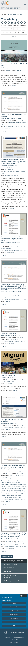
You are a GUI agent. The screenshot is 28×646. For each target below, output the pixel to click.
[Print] (24, 22)
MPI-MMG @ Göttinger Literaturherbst (10, 576)
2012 (13, 36)
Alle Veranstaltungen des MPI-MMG (14, 561)
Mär (11, 29)
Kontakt (14, 603)
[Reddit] (9, 22)
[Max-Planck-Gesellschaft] (7, 633)
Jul (3, 32)
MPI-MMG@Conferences (11, 568)
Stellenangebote (14, 614)
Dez (23, 32)
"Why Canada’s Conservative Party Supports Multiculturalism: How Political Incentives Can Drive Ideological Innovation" (13, 287)
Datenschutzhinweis (18, 637)
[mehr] (14, 85)
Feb (7, 29)
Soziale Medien (7, 600)
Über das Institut (14, 606)
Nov (19, 32)
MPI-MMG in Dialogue (10, 564)
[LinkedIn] (5, 22)
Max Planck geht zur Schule (11, 581)
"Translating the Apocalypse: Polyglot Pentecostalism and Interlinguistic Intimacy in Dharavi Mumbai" (14, 535)
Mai (19, 29)
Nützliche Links (7, 597)
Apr (15, 29)
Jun (23, 29)
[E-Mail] (21, 22)
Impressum (7, 637)
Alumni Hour (7, 571)
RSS (14, 622)
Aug (7, 32)
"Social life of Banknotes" (9, 333)
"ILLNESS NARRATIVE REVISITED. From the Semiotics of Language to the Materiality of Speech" (13, 161)
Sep (11, 32)
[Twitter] (12, 22)
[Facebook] (2, 22)
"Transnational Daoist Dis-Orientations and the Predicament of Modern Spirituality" (13, 467)
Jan (3, 29)
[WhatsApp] (15, 22)
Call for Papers (14, 618)
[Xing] (18, 22)
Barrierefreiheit (14, 639)
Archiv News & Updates (14, 610)
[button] (7, 556)
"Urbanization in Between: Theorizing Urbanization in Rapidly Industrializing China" (13, 238)
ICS (14, 625)
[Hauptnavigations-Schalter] (25, 5)
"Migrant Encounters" (8, 375)
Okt (15, 32)
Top (24, 595)
